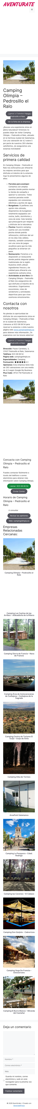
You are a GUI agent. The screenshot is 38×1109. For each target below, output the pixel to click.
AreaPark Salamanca (19, 815)
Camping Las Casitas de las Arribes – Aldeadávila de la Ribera (19, 614)
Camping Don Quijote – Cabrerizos (19, 932)
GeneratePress (19, 1106)
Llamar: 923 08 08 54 (19, 486)
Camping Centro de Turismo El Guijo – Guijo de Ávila (19, 737)
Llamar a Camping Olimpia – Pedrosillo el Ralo (20, 115)
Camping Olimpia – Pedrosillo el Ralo (19, 574)
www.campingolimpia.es (24, 330)
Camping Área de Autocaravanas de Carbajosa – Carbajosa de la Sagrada (19, 696)
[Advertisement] (19, 35)
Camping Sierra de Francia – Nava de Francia (19, 655)
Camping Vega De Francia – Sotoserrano (19, 971)
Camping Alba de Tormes (19, 777)
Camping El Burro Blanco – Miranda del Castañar (19, 1012)
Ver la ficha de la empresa (19, 122)
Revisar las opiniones (19, 516)
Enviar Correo (19, 491)
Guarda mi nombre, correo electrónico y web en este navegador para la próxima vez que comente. (18, 1080)
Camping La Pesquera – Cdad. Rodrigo (19, 854)
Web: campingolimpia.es (19, 521)
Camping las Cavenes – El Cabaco (19, 894)
